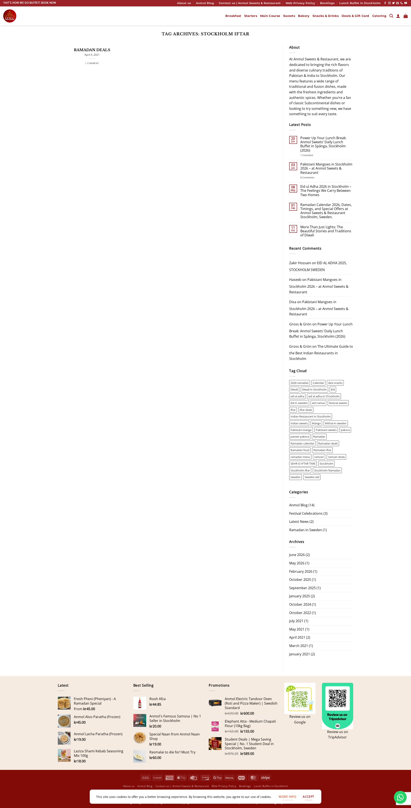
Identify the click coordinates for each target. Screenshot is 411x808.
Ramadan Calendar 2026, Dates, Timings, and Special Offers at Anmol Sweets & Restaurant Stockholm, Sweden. (326, 211)
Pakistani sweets (326, 430)
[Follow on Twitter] (393, 3)
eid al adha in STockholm (324, 396)
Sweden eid (312, 477)
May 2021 (296, 629)
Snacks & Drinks (326, 16)
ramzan (319, 457)
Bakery (304, 16)
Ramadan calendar (302, 443)
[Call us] (401, 3)
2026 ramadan (299, 383)
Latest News (299, 521)
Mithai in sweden (336, 423)
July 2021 (296, 621)
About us (184, 3)
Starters (250, 16)
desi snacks (335, 383)
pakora (345, 430)
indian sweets (299, 423)
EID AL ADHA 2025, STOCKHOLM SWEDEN (318, 266)
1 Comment (312, 155)
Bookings (327, 3)
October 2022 (300, 612)
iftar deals (306, 410)
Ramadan (319, 436)
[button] (398, 16)
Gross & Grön (300, 324)
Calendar (318, 383)
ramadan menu (300, 457)
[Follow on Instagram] (389, 3)
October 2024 (300, 604)
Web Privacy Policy (300, 3)
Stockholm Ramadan (327, 470)
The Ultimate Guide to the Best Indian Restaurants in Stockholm (321, 352)
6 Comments (313, 177)
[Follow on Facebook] (385, 3)
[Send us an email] (397, 3)
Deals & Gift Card (355, 16)
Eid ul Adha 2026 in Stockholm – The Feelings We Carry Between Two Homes (325, 191)
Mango (316, 423)
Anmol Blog (205, 3)
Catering (379, 16)
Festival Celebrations (306, 513)
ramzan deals (336, 457)
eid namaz (318, 403)
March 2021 (298, 645)
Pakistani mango (301, 430)
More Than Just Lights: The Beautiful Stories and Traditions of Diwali (325, 231)
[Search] (391, 16)
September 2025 (302, 588)
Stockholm (326, 463)
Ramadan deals (328, 443)
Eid (333, 389)
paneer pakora (299, 436)
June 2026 (297, 554)
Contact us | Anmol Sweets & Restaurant (250, 3)
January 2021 (299, 654)
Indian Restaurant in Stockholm (310, 416)
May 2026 (296, 563)
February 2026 (300, 571)
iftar (293, 410)
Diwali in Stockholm (314, 389)
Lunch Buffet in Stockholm (360, 3)
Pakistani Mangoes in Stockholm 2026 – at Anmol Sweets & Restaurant (326, 168)
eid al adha (297, 396)
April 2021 (297, 637)
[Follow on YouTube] (405, 3)
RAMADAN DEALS (92, 50)
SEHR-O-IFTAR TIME (303, 463)
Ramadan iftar (322, 450)
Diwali (294, 389)
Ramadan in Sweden (305, 530)
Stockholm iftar (300, 470)
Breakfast (233, 16)
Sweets (289, 16)
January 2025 (299, 596)
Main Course (270, 16)
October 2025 (300, 579)
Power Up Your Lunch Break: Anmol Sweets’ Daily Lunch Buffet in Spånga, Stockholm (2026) (323, 144)
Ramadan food (299, 450)
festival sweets (338, 403)
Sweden (295, 477)
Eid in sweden (299, 403)
